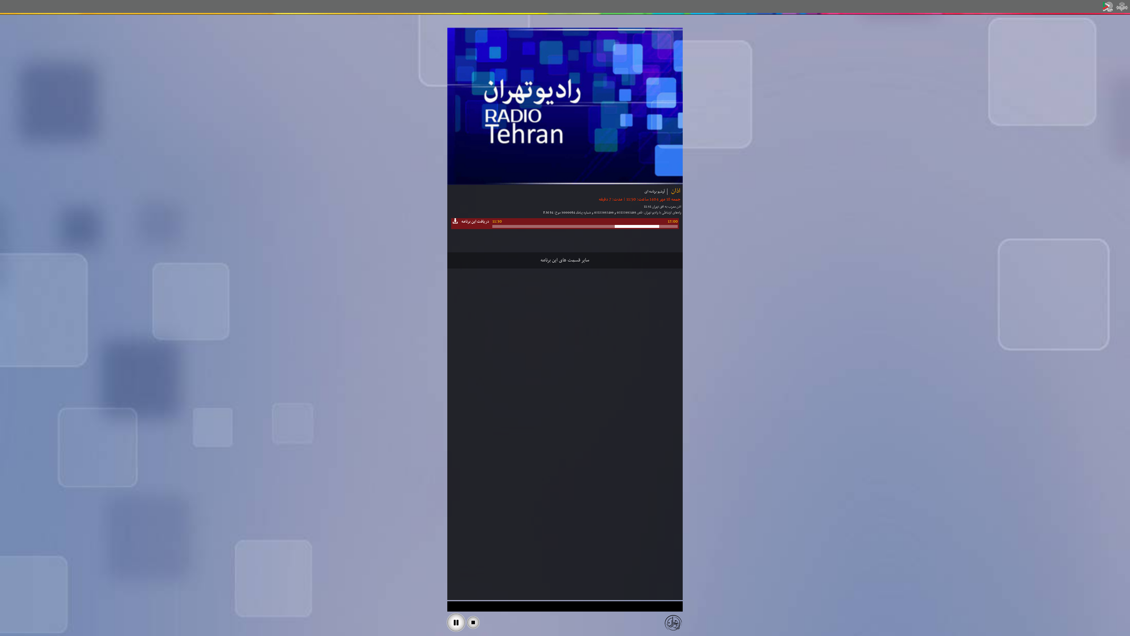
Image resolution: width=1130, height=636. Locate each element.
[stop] (473, 622)
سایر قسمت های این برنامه (565, 260)
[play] (456, 622)
